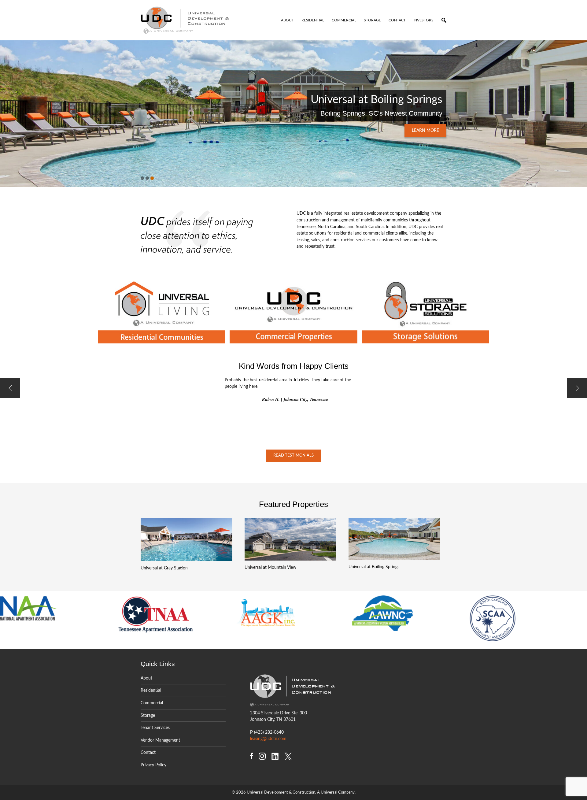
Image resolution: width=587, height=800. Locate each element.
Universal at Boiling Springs (374, 567)
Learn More (425, 130)
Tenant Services (155, 727)
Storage (372, 20)
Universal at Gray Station (164, 568)
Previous (10, 109)
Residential (312, 20)
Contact (397, 20)
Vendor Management (160, 740)
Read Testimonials (293, 455)
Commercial (344, 20)
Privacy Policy (153, 765)
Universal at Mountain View (270, 567)
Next (576, 109)
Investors (423, 20)
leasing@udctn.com (268, 738)
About (287, 20)
